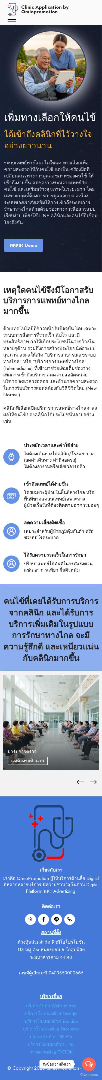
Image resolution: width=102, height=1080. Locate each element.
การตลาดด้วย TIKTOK (51, 1052)
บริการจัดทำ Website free (51, 1005)
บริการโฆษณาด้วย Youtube (51, 1021)
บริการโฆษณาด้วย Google (51, 1013)
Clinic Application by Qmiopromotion (45, 9)
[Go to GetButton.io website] (89, 1074)
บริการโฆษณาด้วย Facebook (51, 1029)
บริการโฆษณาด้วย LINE (51, 1044)
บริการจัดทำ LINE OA (51, 1036)
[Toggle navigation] (12, 21)
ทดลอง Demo (23, 245)
